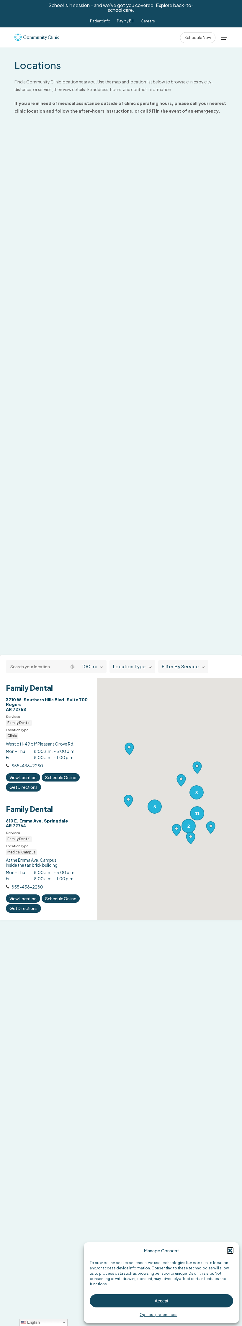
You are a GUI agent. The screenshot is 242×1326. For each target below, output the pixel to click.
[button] (230, 1250)
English (33, 1322)
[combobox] (36, 666)
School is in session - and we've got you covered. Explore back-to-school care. (121, 7)
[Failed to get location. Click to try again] (72, 666)
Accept (161, 1300)
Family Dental (29, 688)
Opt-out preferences (158, 1314)
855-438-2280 (27, 765)
